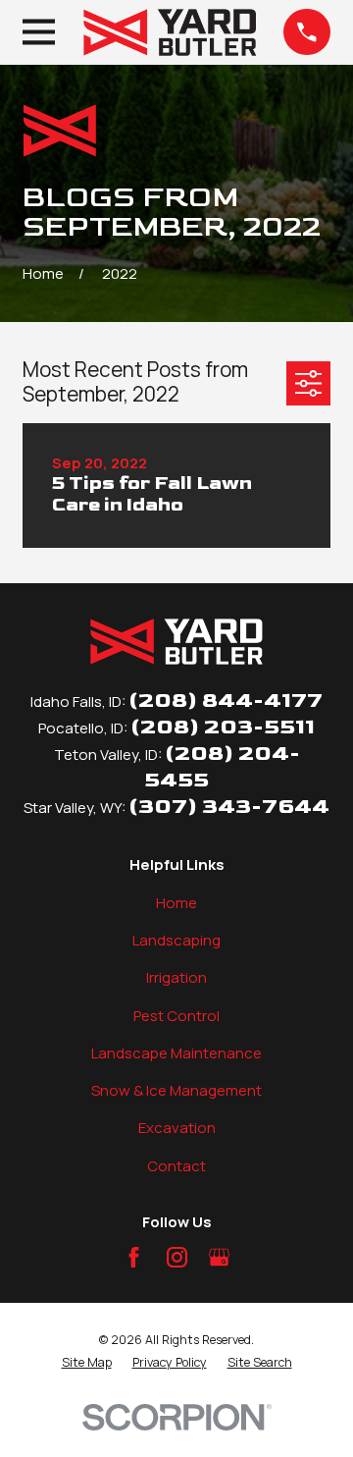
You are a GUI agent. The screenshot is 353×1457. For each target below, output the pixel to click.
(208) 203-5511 (222, 727)
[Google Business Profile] (219, 1257)
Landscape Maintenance (176, 1053)
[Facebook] (134, 1257)
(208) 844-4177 (225, 700)
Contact (176, 1166)
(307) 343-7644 (228, 806)
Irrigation (176, 977)
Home (176, 902)
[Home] (169, 32)
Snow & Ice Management (176, 1090)
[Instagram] (177, 1257)
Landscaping (176, 940)
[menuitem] (87, 1363)
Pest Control (176, 1015)
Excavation (177, 1127)
